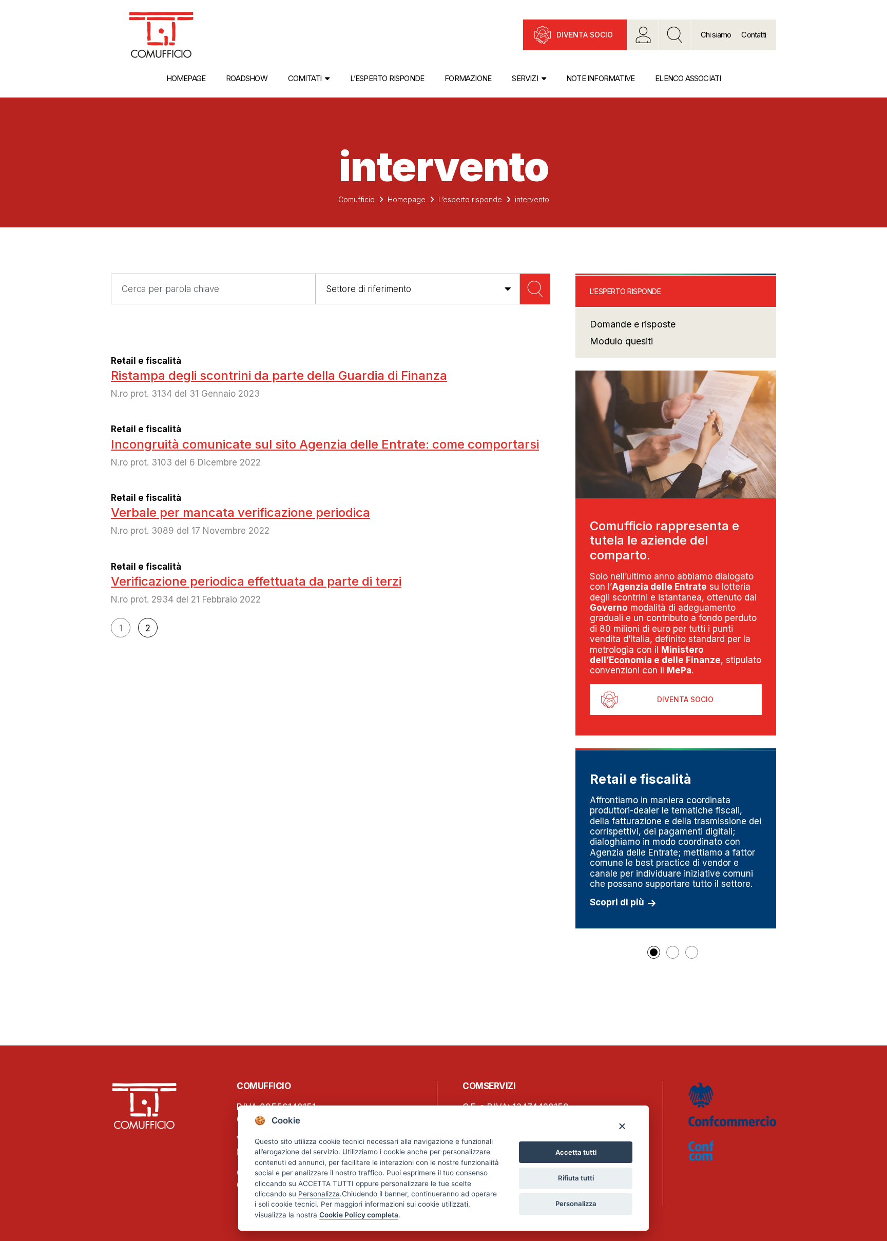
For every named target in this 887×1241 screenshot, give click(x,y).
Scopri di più (617, 902)
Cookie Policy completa (358, 1215)
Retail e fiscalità (146, 361)
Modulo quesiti (621, 341)
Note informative (600, 78)
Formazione (468, 78)
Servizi (524, 78)
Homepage (186, 78)
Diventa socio (584, 34)
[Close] (621, 1125)
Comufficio (356, 199)
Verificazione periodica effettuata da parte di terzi (256, 581)
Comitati (305, 78)
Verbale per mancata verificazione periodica (240, 512)
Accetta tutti (575, 1152)
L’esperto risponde (387, 78)
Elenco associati (688, 78)
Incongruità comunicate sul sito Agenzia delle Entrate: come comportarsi (325, 444)
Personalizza (575, 1203)
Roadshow (246, 78)
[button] (653, 952)
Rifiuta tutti (576, 1178)
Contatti (753, 35)
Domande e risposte (633, 324)
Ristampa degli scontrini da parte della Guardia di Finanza (279, 375)
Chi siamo (716, 35)
